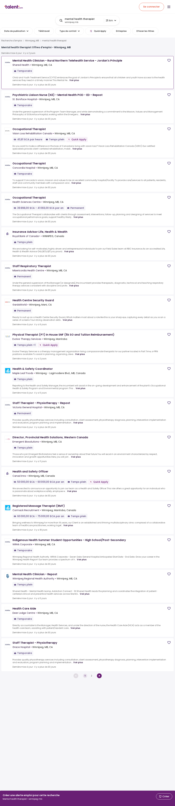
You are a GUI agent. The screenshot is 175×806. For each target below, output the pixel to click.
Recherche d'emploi (11, 41)
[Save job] (169, 60)
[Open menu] (169, 7)
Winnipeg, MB (32, 41)
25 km (109, 20)
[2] (99, 675)
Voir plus (74, 80)
